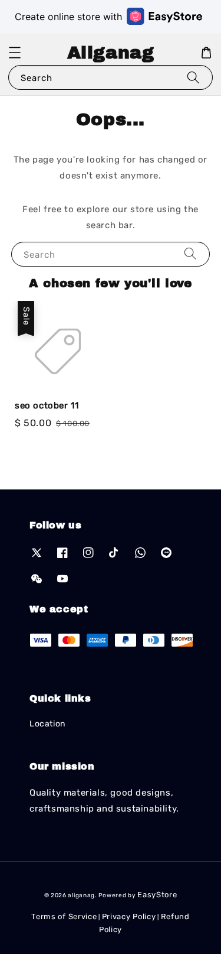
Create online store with (68, 16)
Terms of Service (64, 916)
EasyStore (157, 894)
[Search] (193, 77)
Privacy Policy (129, 916)
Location (47, 724)
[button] (15, 53)
